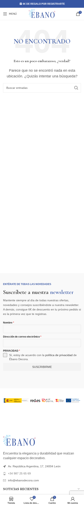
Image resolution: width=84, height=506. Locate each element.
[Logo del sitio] (42, 13)
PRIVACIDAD (11, 350)
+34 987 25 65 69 (19, 473)
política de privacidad (59, 355)
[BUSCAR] (76, 87)
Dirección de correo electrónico (22, 336)
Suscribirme (42, 366)
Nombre (8, 322)
